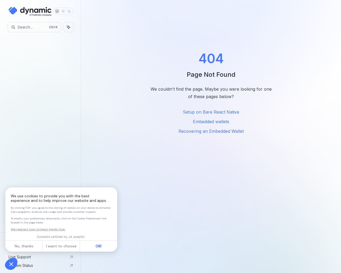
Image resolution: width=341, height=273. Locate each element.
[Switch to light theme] (63, 11)
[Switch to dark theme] (69, 11)
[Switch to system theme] (57, 11)
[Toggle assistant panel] (68, 27)
